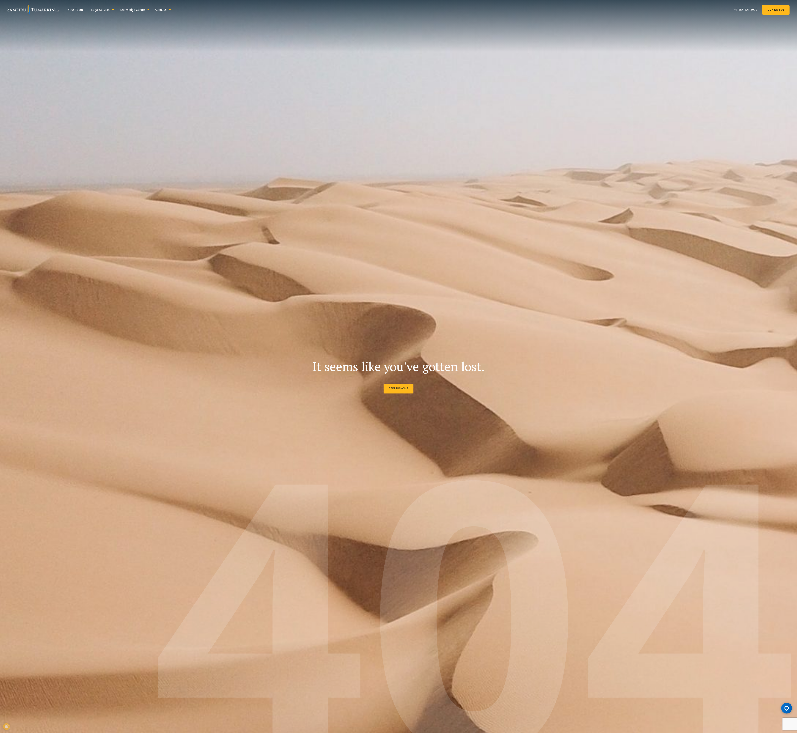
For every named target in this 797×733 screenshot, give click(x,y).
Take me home (398, 388)
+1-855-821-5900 (745, 10)
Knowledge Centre (132, 10)
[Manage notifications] (6, 726)
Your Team (75, 10)
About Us (161, 10)
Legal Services (100, 10)
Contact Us (776, 9)
